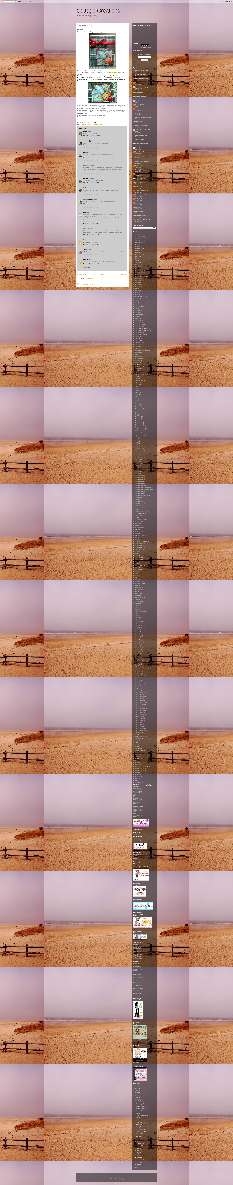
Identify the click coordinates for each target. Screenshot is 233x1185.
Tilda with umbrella (140, 728)
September (140, 1143)
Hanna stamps (138, 408)
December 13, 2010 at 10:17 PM (91, 254)
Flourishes (137, 376)
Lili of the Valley (139, 457)
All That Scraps (139, 236)
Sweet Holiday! (140, 1134)
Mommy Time (139, 170)
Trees (136, 740)
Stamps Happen (139, 644)
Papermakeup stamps (140, 543)
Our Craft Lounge (139, 535)
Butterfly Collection (140, 296)
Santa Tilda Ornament (142, 1122)
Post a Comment (85, 267)
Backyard (137, 264)
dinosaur (137, 354)
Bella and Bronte (139, 272)
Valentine (137, 748)
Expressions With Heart (141, 70)
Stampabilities (138, 632)
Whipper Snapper (139, 768)
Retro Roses (138, 587)
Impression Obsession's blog (143, 117)
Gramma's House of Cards (142, 74)
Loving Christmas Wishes (143, 1127)
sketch (136, 609)
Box (136, 288)
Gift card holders (139, 396)
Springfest (137, 625)
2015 (136, 1088)
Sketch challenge (139, 611)
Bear (136, 268)
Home (103, 275)
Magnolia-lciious (139, 479)
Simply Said (138, 607)
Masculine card (139, 503)
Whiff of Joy (138, 764)
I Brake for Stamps (93, 124)
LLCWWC (137, 459)
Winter (100, 124)
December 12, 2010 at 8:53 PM (91, 173)
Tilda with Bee (138, 694)
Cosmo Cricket (139, 336)
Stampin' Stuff (139, 207)
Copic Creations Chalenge (141, 328)
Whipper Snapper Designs (141, 770)
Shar (84, 240)
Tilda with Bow (138, 698)
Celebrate (137, 310)
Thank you (137, 670)
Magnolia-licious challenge (142, 487)
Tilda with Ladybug (140, 710)
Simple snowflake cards (142, 1106)
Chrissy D (85, 249)
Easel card (137, 360)
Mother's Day (138, 515)
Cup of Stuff (138, 344)
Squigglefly (138, 628)
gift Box (137, 394)
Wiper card (137, 776)
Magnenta (137, 471)
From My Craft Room (141, 147)
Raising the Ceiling (140, 583)
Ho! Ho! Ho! (139, 1113)
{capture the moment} (141, 135)
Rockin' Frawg (138, 593)
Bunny (136, 294)
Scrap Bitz (138, 203)
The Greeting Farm (140, 674)
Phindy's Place (139, 559)
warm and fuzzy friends (141, 758)
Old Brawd (137, 529)
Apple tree (137, 250)
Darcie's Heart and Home (141, 350)
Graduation (138, 402)
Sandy (84, 188)
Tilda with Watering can (141, 730)
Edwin (136, 364)
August (139, 1146)
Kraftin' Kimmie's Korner (142, 161)
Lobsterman (138, 463)
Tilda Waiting (138, 690)
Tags (136, 666)
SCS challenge (139, 601)
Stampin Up (138, 636)
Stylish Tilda (138, 652)
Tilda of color (138, 686)
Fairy (136, 370)
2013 (136, 1093)
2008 (136, 1167)
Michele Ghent (139, 92)
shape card (138, 603)
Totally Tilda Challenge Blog (143, 219)
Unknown (85, 259)
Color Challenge (139, 326)
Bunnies (137, 292)
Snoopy (137, 613)
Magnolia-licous (139, 493)
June (138, 1150)
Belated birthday (139, 270)
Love (136, 467)
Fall (136, 372)
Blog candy (138, 278)
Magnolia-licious (139, 485)
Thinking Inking (139, 139)
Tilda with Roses (139, 720)
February (139, 1159)
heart (136, 410)
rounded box (138, 595)
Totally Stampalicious (140, 736)
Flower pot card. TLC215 (141, 380)
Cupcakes (137, 346)
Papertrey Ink (138, 545)
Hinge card (137, 419)
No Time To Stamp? (140, 96)
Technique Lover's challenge (142, 668)
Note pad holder (139, 527)
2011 (136, 1097)
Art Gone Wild (138, 254)
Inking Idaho (138, 121)
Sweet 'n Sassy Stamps (141, 660)
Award (136, 258)
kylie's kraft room (140, 178)
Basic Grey (138, 266)
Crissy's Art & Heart (140, 105)
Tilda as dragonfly (139, 680)
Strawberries (138, 648)
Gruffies (137, 404)
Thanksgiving (138, 672)
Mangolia (137, 499)
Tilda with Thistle (139, 724)
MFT (136, 507)
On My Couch (138, 531)
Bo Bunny (137, 284)
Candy (84, 212)
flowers (137, 382)
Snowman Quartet (141, 1131)
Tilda (136, 678)
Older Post (123, 275)
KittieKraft (138, 113)
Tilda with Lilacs (139, 712)
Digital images (138, 352)
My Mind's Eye (139, 521)
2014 (136, 1090)
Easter (136, 362)
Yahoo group (138, 782)
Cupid (136, 348)
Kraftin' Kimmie (139, 449)
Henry (136, 415)
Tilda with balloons (140, 692)
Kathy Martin (86, 178)
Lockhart (137, 465)
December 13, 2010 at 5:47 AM (91, 234)
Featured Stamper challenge (142, 374)
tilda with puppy (139, 716)
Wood (136, 778)
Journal (137, 439)
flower (136, 378)
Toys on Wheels (139, 738)
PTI (136, 577)
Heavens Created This (141, 215)
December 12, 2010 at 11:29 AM (91, 135)
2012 (136, 1095)
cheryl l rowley (137, 840)
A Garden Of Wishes (141, 174)
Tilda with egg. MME (140, 702)
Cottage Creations (98, 11)
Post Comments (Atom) (91, 278)
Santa (136, 599)
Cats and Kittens (139, 306)
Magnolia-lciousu (139, 483)
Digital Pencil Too (140, 152)
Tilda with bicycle (139, 696)
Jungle (136, 445)
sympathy (137, 664)
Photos (137, 561)
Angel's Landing (139, 242)
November (139, 1139)
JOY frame (139, 1136)
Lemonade (137, 455)
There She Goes (139, 676)
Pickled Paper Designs (141, 143)
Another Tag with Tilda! (142, 1108)
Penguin (137, 551)
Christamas (138, 320)
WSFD (136, 780)
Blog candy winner (139, 280)
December (139, 1102)
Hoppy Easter (138, 423)
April (138, 1155)
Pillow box (137, 563)
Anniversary (138, 246)
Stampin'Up (138, 640)
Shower (137, 605)
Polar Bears (138, 569)
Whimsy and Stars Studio (141, 766)
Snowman (137, 617)
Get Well (137, 392)
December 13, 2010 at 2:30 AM (91, 223)
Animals (137, 244)
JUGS (136, 443)
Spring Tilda (138, 623)
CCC (136, 308)
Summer (137, 654)
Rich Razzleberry (139, 589)
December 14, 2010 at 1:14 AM (91, 263)
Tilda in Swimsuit (139, 684)
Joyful (136, 441)
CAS (136, 302)
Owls (136, 539)
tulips (136, 742)
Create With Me (139, 82)
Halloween (137, 406)
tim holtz (137, 734)
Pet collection (138, 557)
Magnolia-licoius (139, 491)
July (138, 1148)
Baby (136, 260)
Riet (84, 152)
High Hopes (138, 417)
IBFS (136, 431)
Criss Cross (138, 340)
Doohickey (137, 356)
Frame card (138, 384)
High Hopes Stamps (140, 100)
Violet (136, 756)
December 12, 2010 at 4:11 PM (91, 147)
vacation (137, 746)
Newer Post (81, 275)
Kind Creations (139, 109)
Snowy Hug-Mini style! (142, 1115)
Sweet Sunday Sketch (141, 662)
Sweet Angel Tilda (141, 1104)
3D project (137, 234)
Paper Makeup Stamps (141, 541)
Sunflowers (138, 658)
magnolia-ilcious (139, 477)
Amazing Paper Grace (141, 125)
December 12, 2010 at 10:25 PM (91, 194)
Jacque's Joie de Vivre (141, 190)
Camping (137, 298)
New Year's (138, 523)
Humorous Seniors (140, 427)
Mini (136, 509)
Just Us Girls (138, 447)
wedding (137, 762)
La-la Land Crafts (139, 451)
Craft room (137, 338)
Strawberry (137, 650)
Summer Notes (139, 656)
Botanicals (137, 286)
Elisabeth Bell (138, 368)
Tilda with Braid (139, 700)
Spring (136, 619)
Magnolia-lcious (139, 481)
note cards (137, 525)
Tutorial (137, 744)
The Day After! (140, 1110)
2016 (136, 1086)
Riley (136, 591)
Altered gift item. (139, 240)
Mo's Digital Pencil (140, 513)
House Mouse (138, 425)
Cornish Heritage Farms (141, 334)
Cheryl (137, 786)
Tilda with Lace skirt (140, 708)
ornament (137, 533)
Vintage (137, 754)
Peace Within (138, 549)
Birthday (137, 274)
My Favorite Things (140, 519)
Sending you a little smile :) (143, 194)
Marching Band (139, 501)
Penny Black (138, 555)
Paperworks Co (139, 547)
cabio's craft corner (88, 199)
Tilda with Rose (139, 718)
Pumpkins (137, 579)
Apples (136, 252)
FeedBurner (148, 63)
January (139, 1162)
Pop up (137, 571)
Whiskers (137, 772)
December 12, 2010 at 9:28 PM (91, 182)
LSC (136, 469)
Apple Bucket (138, 248)
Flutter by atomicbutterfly (142, 78)
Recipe (136, 585)
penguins (137, 553)
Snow (136, 615)
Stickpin (137, 646)
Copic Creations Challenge (142, 330)
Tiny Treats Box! (140, 1129)
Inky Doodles (139, 211)
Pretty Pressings (140, 182)
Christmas (84, 124)
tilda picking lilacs (139, 688)
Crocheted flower (139, 342)
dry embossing (139, 358)
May (138, 1153)
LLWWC (137, 461)
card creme (138, 186)
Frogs (136, 388)
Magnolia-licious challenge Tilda (143, 489)
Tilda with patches (139, 714)
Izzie (136, 437)
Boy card (137, 290)
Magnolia (137, 473)
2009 (136, 1165)
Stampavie (137, 634)
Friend (136, 386)
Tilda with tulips (139, 726)
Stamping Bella (139, 642)
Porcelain (137, 575)
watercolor (137, 760)
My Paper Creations (140, 165)
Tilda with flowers (139, 704)
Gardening (137, 390)
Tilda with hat (138, 706)
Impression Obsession (141, 433)
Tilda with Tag (138, 722)
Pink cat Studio (139, 565)
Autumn (137, 256)
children (137, 318)
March (138, 1157)
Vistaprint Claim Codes (145, 47)
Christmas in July (139, 324)
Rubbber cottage (139, 597)
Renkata (85, 131)
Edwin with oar (138, 366)
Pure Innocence (139, 581)
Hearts (136, 413)
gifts (136, 398)
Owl (136, 537)
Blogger (123, 1179)
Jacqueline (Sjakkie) (88, 141)
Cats (136, 304)
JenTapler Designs (140, 199)
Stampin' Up (138, 638)
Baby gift (137, 262)
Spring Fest (138, 621)
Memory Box (138, 505)
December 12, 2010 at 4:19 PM (91, 160)
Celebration (138, 312)
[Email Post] (95, 122)
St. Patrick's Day (139, 630)
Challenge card (139, 314)
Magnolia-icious (139, 475)
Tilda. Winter (138, 732)
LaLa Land (137, 453)
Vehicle (137, 752)
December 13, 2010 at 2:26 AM (91, 207)
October (139, 1141)
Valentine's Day (139, 750)
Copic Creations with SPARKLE (144, 1120)
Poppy (136, 573)
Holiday (137, 421)
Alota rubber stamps (140, 238)
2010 (136, 1100)
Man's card (138, 497)
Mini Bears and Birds (140, 511)
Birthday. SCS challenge (141, 276)
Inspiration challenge (140, 435)
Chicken (137, 316)
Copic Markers (138, 332)
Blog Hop (137, 282)
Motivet (137, 517)
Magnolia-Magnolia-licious (141, 495)
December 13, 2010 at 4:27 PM (91, 244)
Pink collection (139, 567)
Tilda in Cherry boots (140, 682)
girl (135, 400)
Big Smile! (139, 1124)
